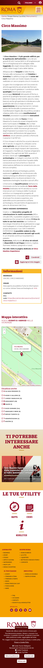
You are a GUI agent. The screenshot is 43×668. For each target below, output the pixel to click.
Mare (7, 588)
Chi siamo (15, 598)
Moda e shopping (9, 567)
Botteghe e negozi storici (30, 560)
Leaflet (23, 385)
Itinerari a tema (11, 576)
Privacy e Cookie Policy (21, 642)
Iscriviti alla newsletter (21, 602)
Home (4, 16)
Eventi (7, 574)
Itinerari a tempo (11, 579)
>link (35, 288)
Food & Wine (9, 586)
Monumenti (31, 16)
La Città (23, 555)
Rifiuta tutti (22, 661)
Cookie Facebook (22, 650)
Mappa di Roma (30, 576)
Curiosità (24, 562)
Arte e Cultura (8, 560)
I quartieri (24, 557)
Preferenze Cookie (21, 627)
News (7, 581)
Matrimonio (7, 562)
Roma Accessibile (31, 574)
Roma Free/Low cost (12, 583)
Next (35, 468)
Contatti (15, 600)
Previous (7, 468)
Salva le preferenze (12, 656)
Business (6, 552)
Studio (5, 557)
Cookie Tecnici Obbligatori (22, 646)
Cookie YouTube (22, 652)
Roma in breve (26, 552)
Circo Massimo (18, 346)
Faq (13, 595)
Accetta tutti (29, 656)
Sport (5, 555)
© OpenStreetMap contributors (33, 385)
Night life (6, 564)
